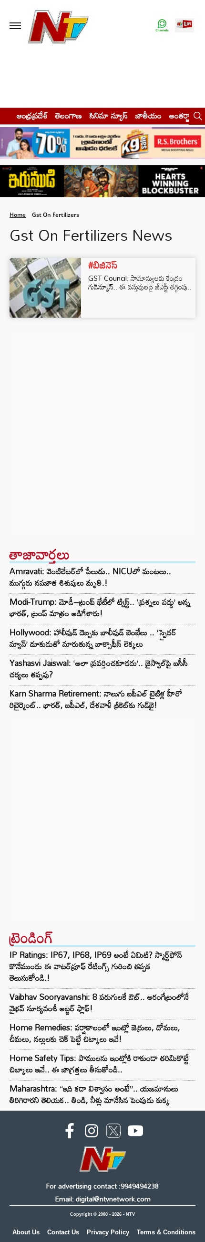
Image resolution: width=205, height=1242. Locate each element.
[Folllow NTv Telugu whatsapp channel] (162, 26)
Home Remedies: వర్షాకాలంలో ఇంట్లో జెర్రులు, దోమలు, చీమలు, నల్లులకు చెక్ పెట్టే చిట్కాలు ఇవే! (95, 1033)
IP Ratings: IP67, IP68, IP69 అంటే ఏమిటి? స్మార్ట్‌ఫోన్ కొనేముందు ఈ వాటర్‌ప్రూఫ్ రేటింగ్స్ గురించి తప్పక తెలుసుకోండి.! (96, 966)
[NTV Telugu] (58, 26)
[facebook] (69, 1132)
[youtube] (135, 1132)
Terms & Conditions (166, 1232)
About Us (26, 1232)
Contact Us (63, 1232)
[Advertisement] (102, 434)
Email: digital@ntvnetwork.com (103, 1198)
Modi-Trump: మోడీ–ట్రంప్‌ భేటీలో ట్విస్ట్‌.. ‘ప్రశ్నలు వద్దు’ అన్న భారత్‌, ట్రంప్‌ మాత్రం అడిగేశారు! (100, 607)
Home (18, 215)
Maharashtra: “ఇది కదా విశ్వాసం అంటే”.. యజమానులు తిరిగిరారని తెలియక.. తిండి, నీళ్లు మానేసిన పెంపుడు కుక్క (94, 1094)
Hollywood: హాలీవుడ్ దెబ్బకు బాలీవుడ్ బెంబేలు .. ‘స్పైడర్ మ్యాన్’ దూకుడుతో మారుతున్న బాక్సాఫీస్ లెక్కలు (93, 638)
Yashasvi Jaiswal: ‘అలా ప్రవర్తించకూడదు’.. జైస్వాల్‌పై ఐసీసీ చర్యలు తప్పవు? (99, 668)
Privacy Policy (108, 1232)
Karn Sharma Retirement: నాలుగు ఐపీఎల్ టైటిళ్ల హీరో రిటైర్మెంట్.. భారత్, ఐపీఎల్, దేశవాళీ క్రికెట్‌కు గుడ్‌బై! (96, 699)
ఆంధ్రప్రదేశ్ (32, 115)
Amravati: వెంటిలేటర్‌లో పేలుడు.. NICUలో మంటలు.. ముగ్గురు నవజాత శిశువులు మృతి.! (90, 577)
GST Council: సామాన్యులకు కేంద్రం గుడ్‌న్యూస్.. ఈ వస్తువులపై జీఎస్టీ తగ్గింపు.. (139, 282)
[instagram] (91, 1132)
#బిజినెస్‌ (102, 264)
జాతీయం (148, 115)
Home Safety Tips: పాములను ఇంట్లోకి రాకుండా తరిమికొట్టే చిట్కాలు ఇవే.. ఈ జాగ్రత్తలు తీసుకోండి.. (99, 1063)
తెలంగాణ (68, 115)
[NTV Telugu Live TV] (184, 26)
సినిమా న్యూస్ (109, 115)
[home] (5, 115)
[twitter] (113, 1132)
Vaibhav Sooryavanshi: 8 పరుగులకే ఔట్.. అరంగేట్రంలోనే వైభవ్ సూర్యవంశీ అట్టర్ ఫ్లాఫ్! (99, 1002)
